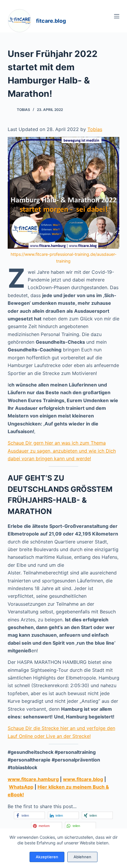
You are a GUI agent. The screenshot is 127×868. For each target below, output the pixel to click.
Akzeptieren (47, 856)
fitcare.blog (51, 21)
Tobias (94, 129)
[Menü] (116, 16)
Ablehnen (82, 856)
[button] (29, 815)
